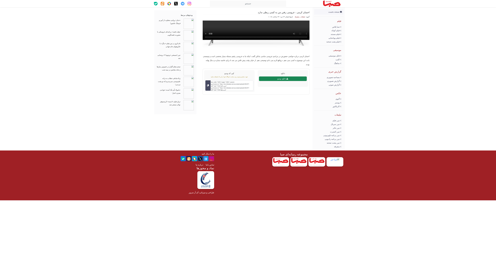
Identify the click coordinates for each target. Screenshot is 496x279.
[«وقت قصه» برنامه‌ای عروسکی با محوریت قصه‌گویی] (189, 35)
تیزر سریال (335, 124)
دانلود (283, 73)
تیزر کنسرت (335, 132)
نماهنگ (337, 63)
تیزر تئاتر (336, 128)
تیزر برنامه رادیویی (332, 139)
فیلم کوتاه (336, 30)
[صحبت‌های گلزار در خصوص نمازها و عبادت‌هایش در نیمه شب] (189, 70)
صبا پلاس (336, 27)
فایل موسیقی (334, 56)
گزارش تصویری (333, 81)
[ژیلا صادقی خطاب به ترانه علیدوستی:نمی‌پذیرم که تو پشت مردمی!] (189, 82)
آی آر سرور (193, 192)
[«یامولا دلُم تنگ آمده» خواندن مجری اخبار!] (189, 93)
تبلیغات (302, 17)
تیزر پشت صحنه (333, 143)
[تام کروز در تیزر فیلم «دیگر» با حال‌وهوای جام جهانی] (189, 47)
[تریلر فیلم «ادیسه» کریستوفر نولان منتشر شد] (189, 105)
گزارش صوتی (334, 85)
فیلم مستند (335, 34)
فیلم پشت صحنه (333, 42)
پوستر (337, 103)
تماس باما (210, 165)
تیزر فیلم (336, 120)
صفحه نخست (334, 12)
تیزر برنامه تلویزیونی (331, 135)
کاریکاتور (336, 106)
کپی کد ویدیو (229, 73)
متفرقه (337, 147)
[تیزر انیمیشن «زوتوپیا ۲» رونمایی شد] (189, 58)
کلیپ (338, 60)
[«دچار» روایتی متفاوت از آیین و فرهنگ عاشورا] (189, 24)
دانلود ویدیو (281, 79)
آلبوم (338, 99)
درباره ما (199, 165)
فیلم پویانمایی (334, 38)
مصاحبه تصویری (333, 77)
